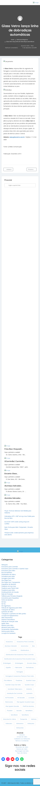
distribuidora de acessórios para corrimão (20, 654)
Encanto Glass (31, 663)
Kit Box (3, 602)
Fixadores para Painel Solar (10, 588)
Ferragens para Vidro (8, 578)
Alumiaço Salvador (11, 646)
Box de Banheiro (6, 572)
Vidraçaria (4, 565)
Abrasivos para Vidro (7, 627)
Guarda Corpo (29, 685)
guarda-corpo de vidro (13, 685)
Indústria (29, 689)
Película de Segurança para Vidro (11, 608)
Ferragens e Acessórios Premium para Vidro (20, 676)
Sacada (19, 710)
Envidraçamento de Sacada (10, 592)
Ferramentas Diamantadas (9, 629)
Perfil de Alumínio (28, 706)
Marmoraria (9, 702)
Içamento (29, 693)
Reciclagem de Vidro (22, 751)
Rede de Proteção (7, 594)
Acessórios (9, 642)
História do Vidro (22, 749)
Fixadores (19, 680)
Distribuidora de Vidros (8, 574)
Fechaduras (30, 667)
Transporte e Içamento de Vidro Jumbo (13, 614)
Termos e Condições (22, 741)
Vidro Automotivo (7, 617)
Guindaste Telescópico (15, 689)
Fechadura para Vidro (8, 576)
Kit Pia (3, 604)
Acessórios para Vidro (8, 570)
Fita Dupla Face (6, 580)
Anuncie (21, 735)
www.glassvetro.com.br (17, 137)
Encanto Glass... (11, 473)
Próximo (31, 169)
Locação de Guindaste (8, 633)
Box (33, 646)
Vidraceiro (9, 723)
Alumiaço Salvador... (13, 486)
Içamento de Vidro (7, 612)
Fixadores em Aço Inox (8, 586)
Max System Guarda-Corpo (25, 702)
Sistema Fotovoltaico (8, 619)
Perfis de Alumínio (7, 600)
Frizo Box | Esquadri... (13, 449)
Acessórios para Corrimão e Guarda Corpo (14, 569)
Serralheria (25, 715)
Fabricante (18, 667)
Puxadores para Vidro (8, 590)
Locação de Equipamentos (9, 615)
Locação (31, 698)
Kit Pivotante (9, 698)
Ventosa (33, 719)
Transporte (23, 719)
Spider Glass (5, 623)
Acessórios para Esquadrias (10, 598)
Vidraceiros (19, 723)
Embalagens (19, 663)
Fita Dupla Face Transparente (10, 582)
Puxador (10, 710)
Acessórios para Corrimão (9, 567)
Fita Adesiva (8, 680)
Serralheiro (14, 715)
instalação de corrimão (14, 693)
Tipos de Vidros (22, 753)
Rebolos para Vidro (7, 625)
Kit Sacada (21, 698)
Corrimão (14, 650)
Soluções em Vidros (9, 719)
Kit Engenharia (5, 606)
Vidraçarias (19, 728)
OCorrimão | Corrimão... (14, 461)
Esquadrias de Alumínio (8, 584)
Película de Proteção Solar (9, 621)
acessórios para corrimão (25, 642)
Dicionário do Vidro (22, 747)
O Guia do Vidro (22, 737)
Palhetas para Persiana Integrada (11, 596)
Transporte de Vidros (8, 610)
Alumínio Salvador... (12, 498)
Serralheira (29, 710)
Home (12, 40)
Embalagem (7, 663)
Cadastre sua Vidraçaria (22, 739)
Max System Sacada (12, 706)
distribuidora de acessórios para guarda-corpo (19, 659)
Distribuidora (25, 650)
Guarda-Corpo (31, 680)
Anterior (9, 169)
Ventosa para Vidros (7, 631)
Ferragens (20, 672)
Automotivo (24, 646)
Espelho (8, 667)
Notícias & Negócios (22, 40)
